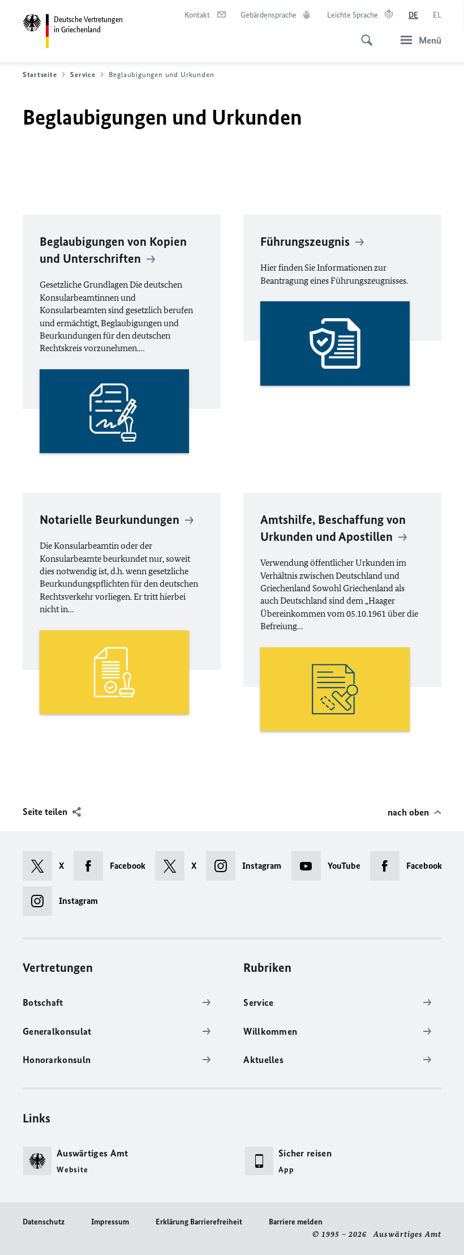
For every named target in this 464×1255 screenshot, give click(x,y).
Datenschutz (44, 1222)
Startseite (40, 74)
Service (82, 74)
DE (413, 15)
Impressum (110, 1222)
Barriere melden (296, 1222)
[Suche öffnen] (363, 34)
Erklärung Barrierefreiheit (199, 1222)
